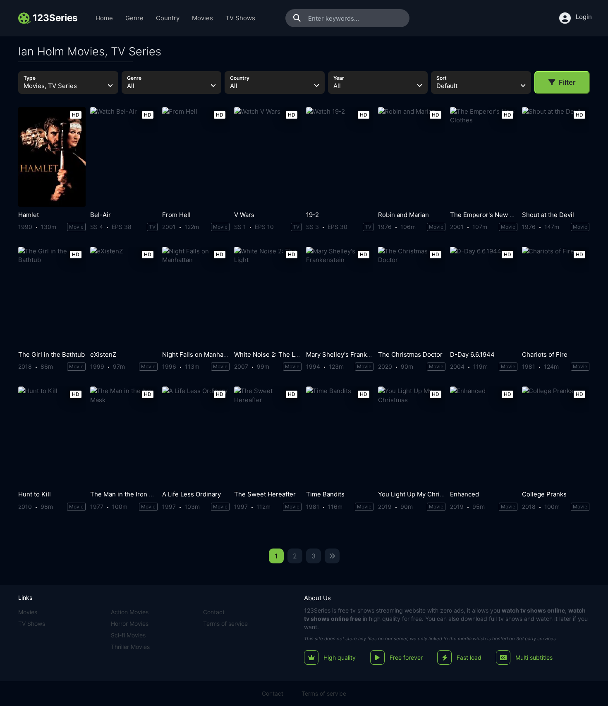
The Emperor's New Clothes (491, 215)
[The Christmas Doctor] (411, 296)
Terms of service (225, 623)
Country (168, 18)
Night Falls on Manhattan (198, 354)
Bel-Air (100, 215)
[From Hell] (196, 157)
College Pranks (544, 494)
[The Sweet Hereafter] (268, 436)
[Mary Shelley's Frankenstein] (339, 296)
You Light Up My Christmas (417, 494)
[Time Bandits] (339, 436)
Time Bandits (325, 494)
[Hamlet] (52, 157)
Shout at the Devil (548, 215)
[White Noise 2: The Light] (268, 296)
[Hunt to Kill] (52, 436)
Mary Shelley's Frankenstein (347, 354)
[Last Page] (332, 556)
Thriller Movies (130, 646)
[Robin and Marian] (411, 157)
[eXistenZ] (124, 296)
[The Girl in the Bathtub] (52, 296)
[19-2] (339, 157)
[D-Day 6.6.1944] (483, 296)
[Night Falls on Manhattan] (196, 296)
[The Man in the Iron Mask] (124, 436)
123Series (317, 610)
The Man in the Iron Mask (127, 494)
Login (584, 17)
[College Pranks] (555, 436)
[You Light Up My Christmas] (411, 436)
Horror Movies (129, 623)
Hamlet (28, 215)
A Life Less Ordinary (191, 494)
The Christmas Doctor (410, 354)
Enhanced (464, 494)
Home (104, 18)
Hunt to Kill (34, 494)
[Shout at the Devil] (555, 157)
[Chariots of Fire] (555, 296)
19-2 (312, 215)
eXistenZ (103, 354)
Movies (202, 18)
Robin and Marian (403, 215)
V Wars (244, 215)
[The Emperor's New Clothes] (483, 157)
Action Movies (129, 611)
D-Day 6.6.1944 (472, 354)
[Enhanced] (483, 436)
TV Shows (240, 18)
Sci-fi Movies (128, 635)
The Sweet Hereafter (265, 494)
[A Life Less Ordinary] (196, 436)
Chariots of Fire (544, 354)
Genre (134, 18)
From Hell (176, 215)
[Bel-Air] (124, 157)
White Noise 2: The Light (270, 354)
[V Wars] (268, 157)
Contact (214, 611)
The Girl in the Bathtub (51, 354)
